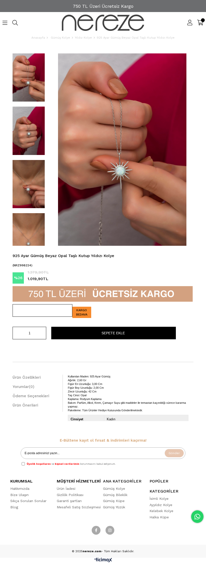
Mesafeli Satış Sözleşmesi (79, 507)
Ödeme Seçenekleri (31, 396)
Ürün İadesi (66, 489)
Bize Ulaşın (19, 495)
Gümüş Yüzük (114, 507)
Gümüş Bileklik (115, 495)
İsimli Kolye (159, 499)
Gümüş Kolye (114, 489)
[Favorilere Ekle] (42, 310)
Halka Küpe (159, 517)
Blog (14, 507)
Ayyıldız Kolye (160, 505)
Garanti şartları (69, 501)
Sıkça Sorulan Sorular (28, 501)
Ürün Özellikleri (27, 377)
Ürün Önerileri (25, 405)
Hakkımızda (19, 489)
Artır (42, 333)
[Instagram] (110, 530)
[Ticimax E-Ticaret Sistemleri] (103, 561)
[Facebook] (96, 530)
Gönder (174, 453)
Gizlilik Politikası (70, 495)
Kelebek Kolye (161, 511)
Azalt (16, 333)
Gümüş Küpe (114, 501)
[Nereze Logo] (103, 23)
